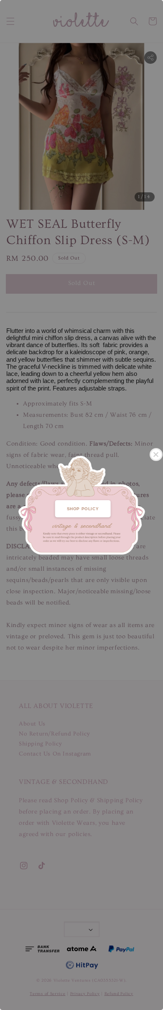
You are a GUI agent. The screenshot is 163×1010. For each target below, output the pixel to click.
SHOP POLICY (83, 508)
